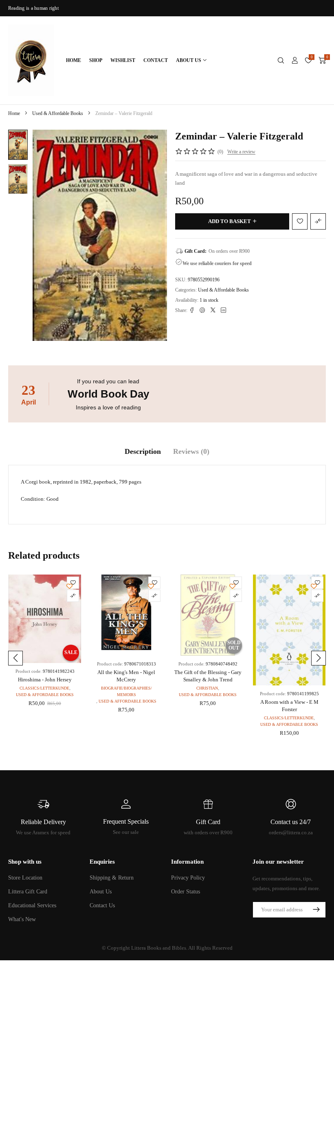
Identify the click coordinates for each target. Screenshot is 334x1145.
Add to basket (229, 221)
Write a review (241, 152)
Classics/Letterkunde (44, 688)
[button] (15, 658)
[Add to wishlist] (20, 141)
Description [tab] (143, 451)
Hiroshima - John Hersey (45, 679)
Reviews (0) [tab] (191, 451)
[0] (322, 60)
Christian (207, 688)
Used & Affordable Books (57, 113)
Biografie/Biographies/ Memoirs (126, 691)
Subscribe (316, 909)
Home (14, 113)
